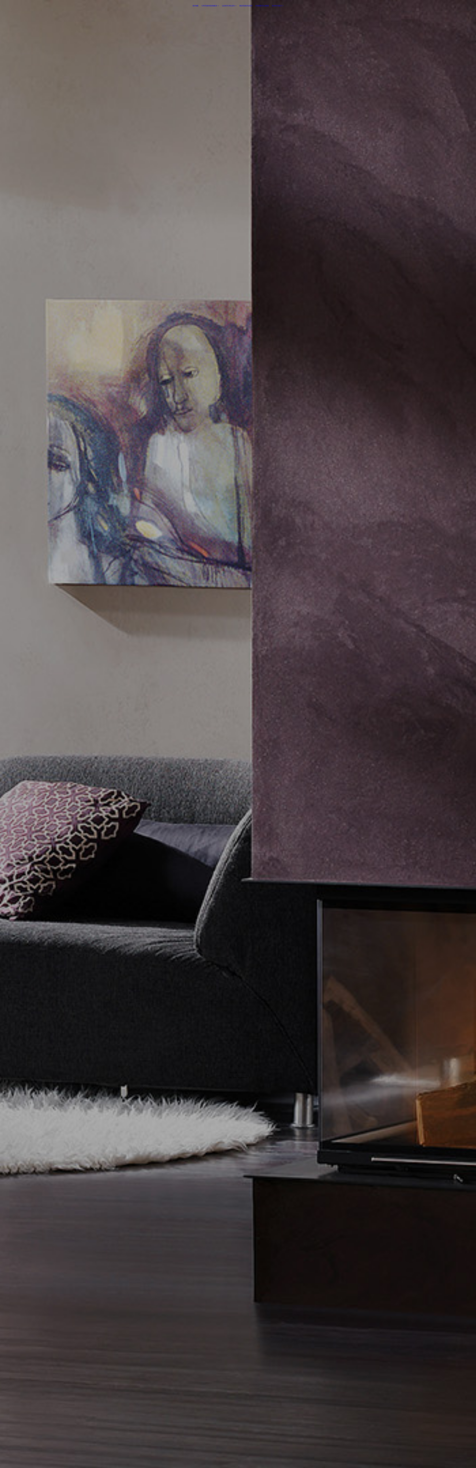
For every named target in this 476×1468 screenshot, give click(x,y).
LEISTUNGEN (228, 6)
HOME (196, 6)
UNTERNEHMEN (209, 6)
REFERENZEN (246, 6)
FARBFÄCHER (262, 6)
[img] (238, 734)
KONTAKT (277, 6)
